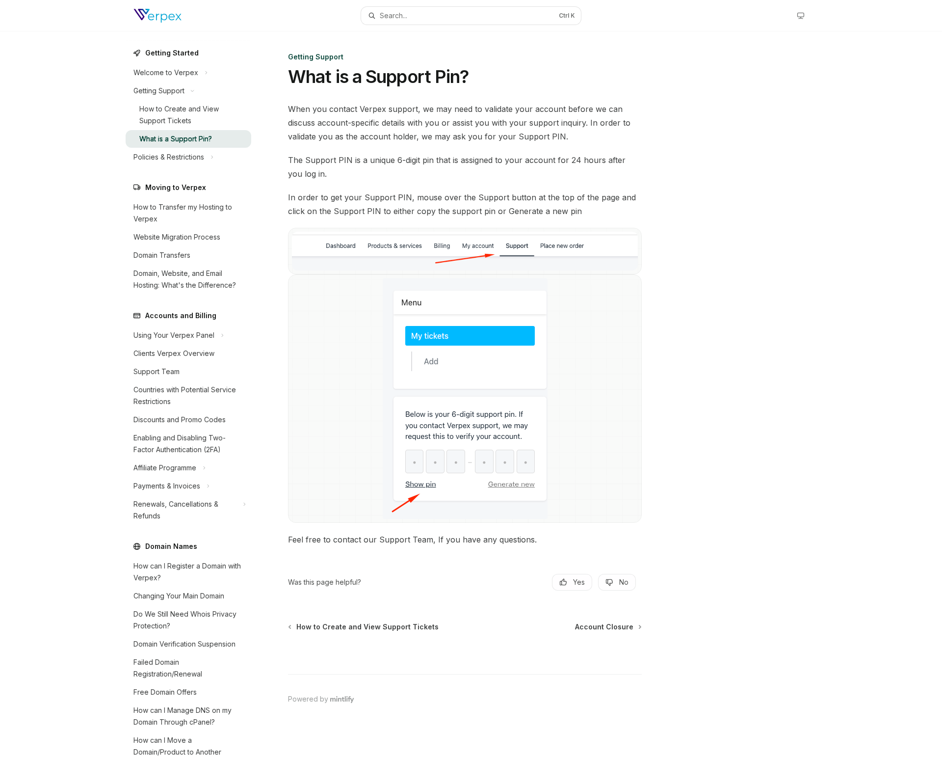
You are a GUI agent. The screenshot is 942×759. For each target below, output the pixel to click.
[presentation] (196, 395)
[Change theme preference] (801, 16)
